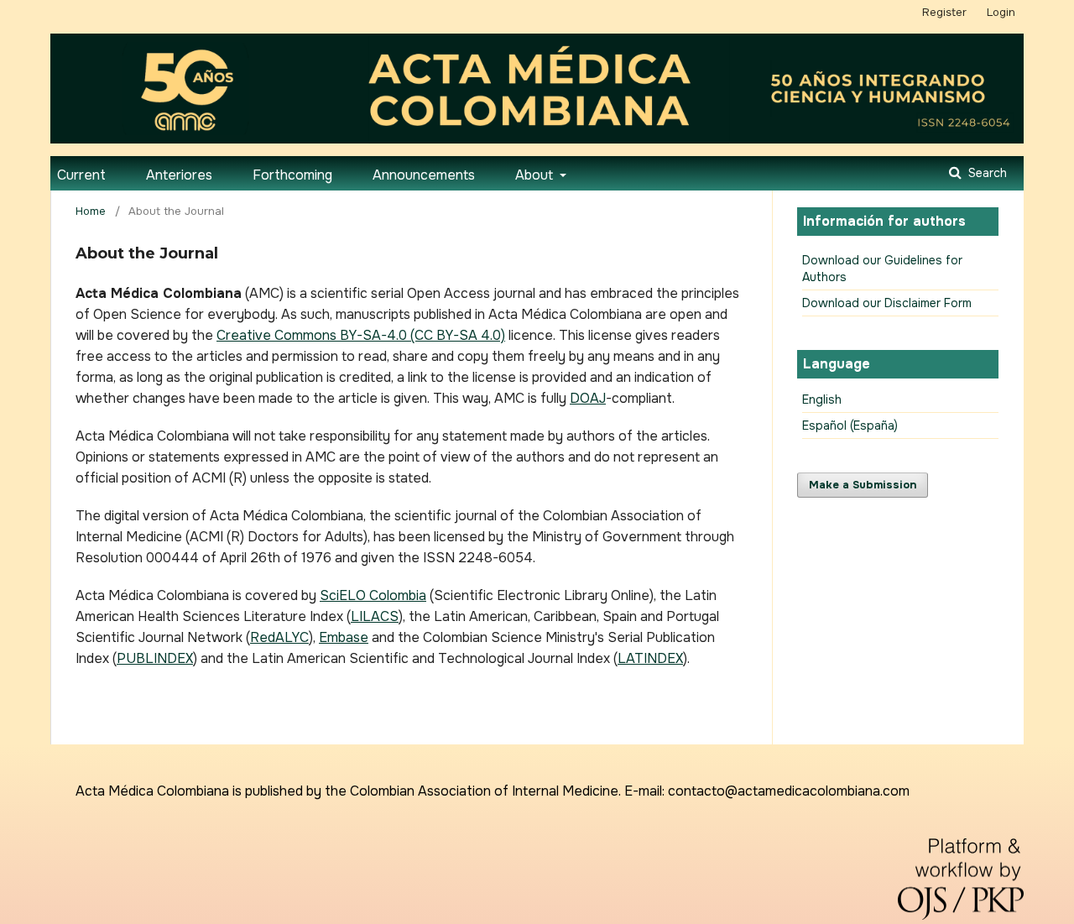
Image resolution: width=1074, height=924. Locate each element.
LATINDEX (650, 658)
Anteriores (179, 175)
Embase (343, 637)
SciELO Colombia (373, 595)
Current (81, 175)
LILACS (375, 616)
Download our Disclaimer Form (887, 303)
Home (91, 211)
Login (1001, 12)
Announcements (424, 175)
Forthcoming (292, 175)
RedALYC (279, 637)
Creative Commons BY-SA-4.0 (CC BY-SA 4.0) (360, 335)
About (535, 175)
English (822, 399)
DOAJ (588, 398)
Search (986, 172)
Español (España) (850, 425)
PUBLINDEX (155, 658)
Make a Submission (862, 485)
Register (944, 12)
